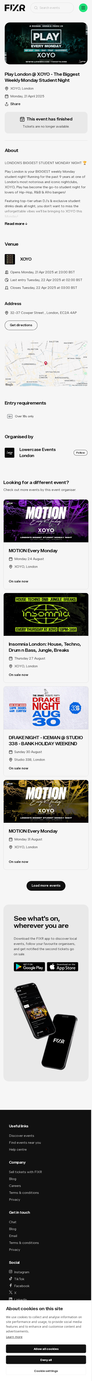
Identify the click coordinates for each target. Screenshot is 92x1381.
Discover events (21, 1136)
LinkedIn (20, 1300)
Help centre (18, 1149)
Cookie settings (46, 1371)
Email (13, 1236)
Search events (50, 8)
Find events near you (25, 1143)
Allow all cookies (46, 1349)
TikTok (19, 1279)
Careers (15, 1186)
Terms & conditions (24, 1193)
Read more (14, 224)
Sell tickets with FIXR (25, 1172)
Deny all (46, 1360)
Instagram (21, 1272)
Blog (12, 1179)
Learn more (14, 1337)
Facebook (22, 1286)
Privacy (14, 1199)
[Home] (15, 8)
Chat (12, 1222)
